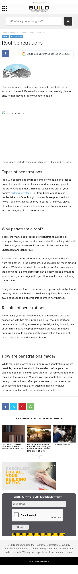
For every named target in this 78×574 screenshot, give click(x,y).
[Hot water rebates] (64, 433)
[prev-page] (37, 457)
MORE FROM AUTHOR (50, 418)
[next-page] (41, 457)
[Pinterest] (22, 406)
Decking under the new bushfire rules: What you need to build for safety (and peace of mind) (39, 447)
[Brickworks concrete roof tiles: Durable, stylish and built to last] (13, 433)
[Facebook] (5, 53)
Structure (14, 32)
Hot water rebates (61, 444)
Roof (24, 32)
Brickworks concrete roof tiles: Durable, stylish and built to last (12, 446)
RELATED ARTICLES (26, 418)
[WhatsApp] (30, 406)
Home (4, 32)
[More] (14, 53)
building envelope (21, 192)
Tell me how (16, 36)
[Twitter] (13, 406)
